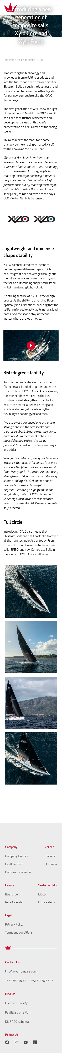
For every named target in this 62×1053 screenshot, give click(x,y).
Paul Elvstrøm (14, 864)
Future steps (46, 902)
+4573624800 (15, 981)
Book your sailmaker (18, 872)
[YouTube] (26, 1042)
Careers (50, 856)
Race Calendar (14, 902)
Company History (16, 856)
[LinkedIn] (35, 1042)
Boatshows (12, 894)
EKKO (42, 894)
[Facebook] (7, 1042)
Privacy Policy (14, 924)
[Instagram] (16, 1042)
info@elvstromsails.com (21, 971)
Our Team (51, 864)
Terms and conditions (19, 932)
